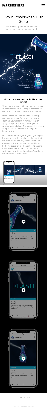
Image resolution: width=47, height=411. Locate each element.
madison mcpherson (13, 5)
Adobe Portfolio (28, 406)
